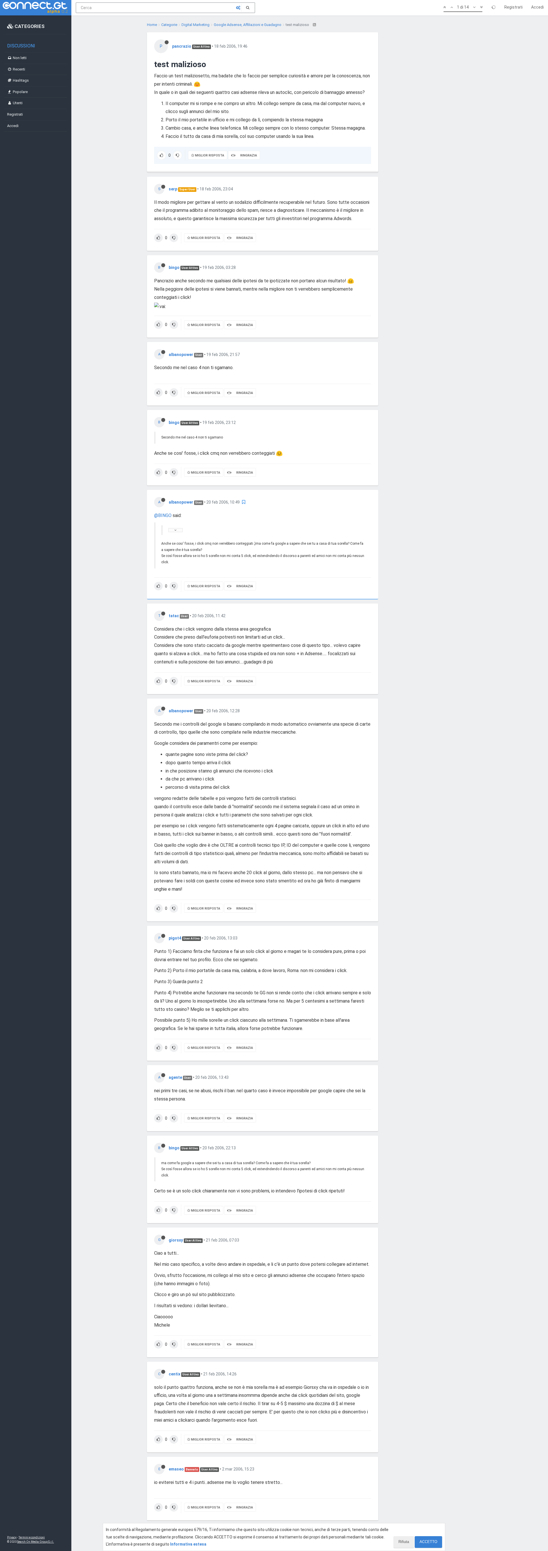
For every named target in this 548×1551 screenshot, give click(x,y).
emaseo (176, 1469)
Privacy (12, 1537)
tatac (174, 615)
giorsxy (176, 1240)
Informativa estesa (188, 1544)
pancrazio (181, 46)
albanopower (181, 354)
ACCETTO (428, 1542)
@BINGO (163, 515)
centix (174, 1374)
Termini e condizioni (32, 1537)
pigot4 (175, 938)
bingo (174, 267)
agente (175, 1077)
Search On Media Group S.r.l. (35, 1541)
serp (173, 189)
